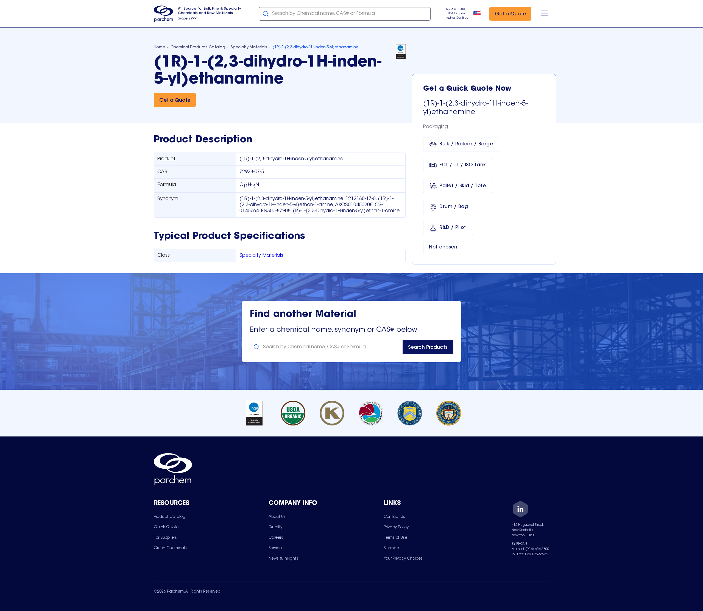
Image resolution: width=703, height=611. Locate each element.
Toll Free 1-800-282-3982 (530, 554)
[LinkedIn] (520, 510)
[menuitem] (169, 516)
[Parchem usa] (164, 13)
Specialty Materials (261, 255)
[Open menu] (544, 13)
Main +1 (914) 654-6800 (530, 549)
